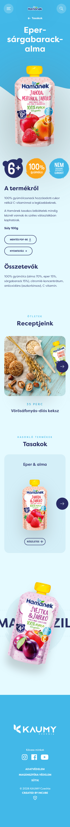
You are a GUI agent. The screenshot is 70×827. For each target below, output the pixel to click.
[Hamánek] (35, 9)
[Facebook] (34, 757)
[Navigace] (8, 8)
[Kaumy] (35, 729)
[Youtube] (44, 757)
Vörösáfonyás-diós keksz (35, 410)
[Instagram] (24, 757)
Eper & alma (35, 464)
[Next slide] (62, 366)
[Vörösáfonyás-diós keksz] (35, 366)
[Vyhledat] (61, 8)
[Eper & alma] (35, 504)
